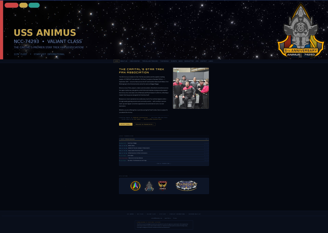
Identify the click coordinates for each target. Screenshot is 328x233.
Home (117, 61)
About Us (124, 61)
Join (197, 61)
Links (211, 61)
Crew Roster (135, 61)
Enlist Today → (126, 124)
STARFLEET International (140, 117)
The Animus (164, 61)
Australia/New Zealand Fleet (153, 119)
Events (174, 61)
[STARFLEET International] (187, 186)
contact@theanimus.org (156, 218)
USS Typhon (137, 119)
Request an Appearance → (145, 124)
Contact (203, 61)
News (181, 61)
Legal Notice (168, 218)
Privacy (175, 218)
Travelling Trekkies (150, 61)
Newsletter (189, 61)
